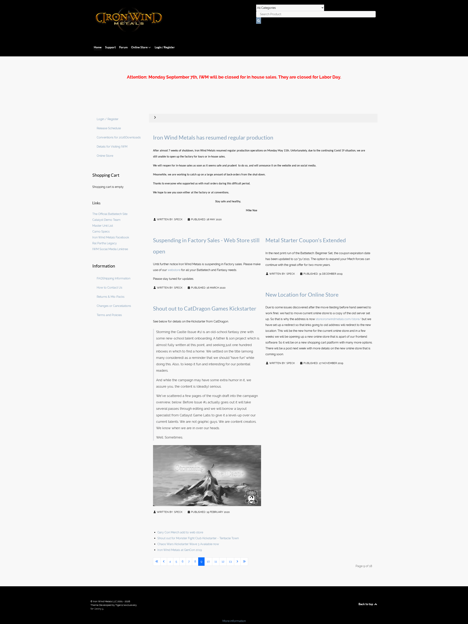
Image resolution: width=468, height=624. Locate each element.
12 (223, 561)
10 (208, 561)
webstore (174, 270)
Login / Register (107, 119)
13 (230, 561)
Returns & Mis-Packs (110, 296)
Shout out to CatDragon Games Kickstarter (204, 308)
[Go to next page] (237, 561)
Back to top (366, 604)
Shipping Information (116, 278)
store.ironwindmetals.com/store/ (338, 319)
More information (234, 621)
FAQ (99, 278)
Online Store (105, 155)
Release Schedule (109, 128)
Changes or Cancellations (114, 306)
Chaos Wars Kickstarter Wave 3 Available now (188, 544)
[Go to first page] (157, 561)
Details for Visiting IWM (112, 146)
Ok (4, 614)
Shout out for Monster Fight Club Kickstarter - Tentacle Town (198, 538)
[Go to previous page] (164, 561)
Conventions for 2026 (111, 137)
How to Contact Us (109, 287)
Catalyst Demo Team (106, 220)
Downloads (133, 137)
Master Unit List (102, 225)
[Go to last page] (244, 561)
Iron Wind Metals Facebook (110, 237)
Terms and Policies (109, 315)
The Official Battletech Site (109, 214)
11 (215, 561)
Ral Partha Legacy (104, 243)
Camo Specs (101, 231)
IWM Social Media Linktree (110, 249)
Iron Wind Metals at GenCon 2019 (179, 550)
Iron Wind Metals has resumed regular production (213, 137)
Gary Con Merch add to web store (180, 532)
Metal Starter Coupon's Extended (305, 240)
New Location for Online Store (302, 294)
